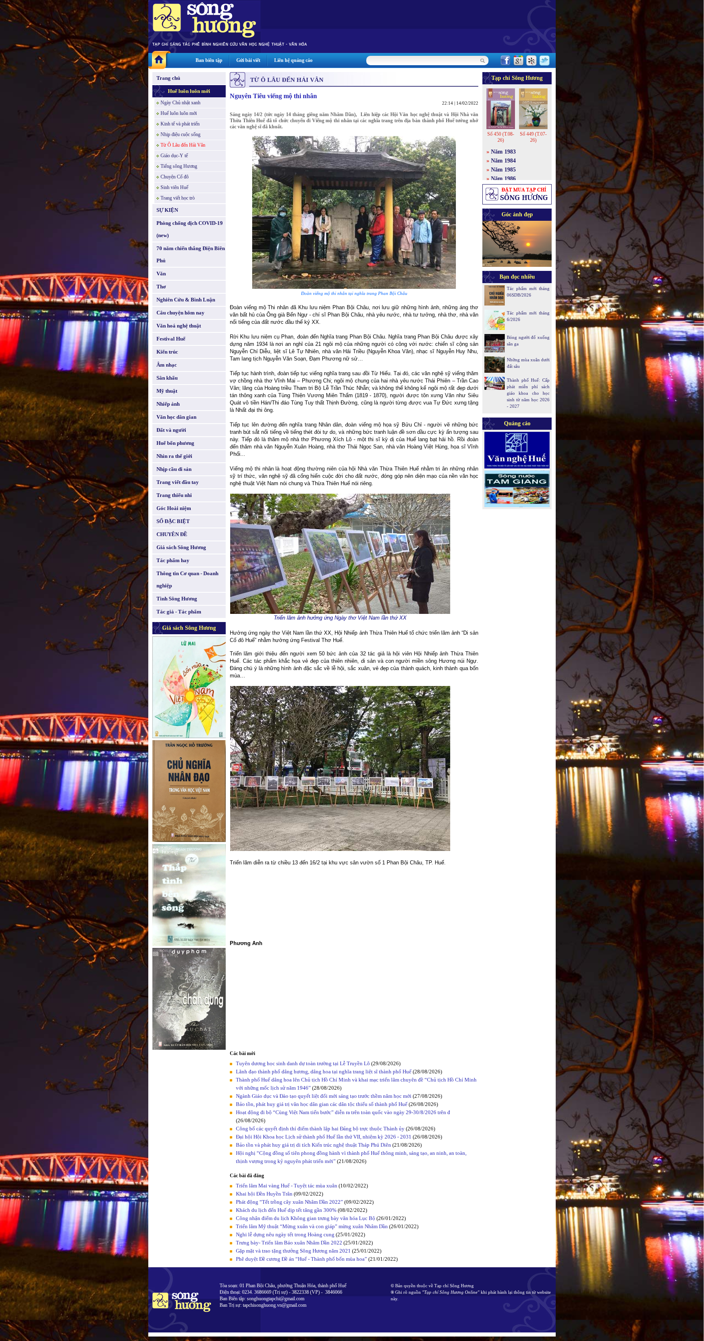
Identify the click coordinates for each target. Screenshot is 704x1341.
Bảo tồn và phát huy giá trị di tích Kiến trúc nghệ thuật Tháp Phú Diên (313, 1145)
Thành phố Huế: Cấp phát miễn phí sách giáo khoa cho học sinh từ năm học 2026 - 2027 (528, 393)
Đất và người (171, 430)
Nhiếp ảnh (168, 404)
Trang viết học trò (178, 198)
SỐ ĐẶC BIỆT (173, 521)
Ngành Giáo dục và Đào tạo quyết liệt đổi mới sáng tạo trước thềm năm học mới (323, 1096)
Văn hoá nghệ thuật (178, 326)
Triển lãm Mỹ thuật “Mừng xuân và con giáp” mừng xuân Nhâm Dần (312, 1226)
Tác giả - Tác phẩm (178, 612)
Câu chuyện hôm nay (180, 313)
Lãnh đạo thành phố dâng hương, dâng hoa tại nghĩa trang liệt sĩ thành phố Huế (323, 1071)
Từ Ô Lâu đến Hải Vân (183, 145)
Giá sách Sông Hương (181, 547)
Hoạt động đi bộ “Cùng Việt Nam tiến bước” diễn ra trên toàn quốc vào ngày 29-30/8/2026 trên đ (343, 1112)
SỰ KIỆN (167, 210)
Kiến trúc (167, 352)
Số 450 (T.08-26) (500, 137)
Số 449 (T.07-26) (533, 137)
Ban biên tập (209, 60)
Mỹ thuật (166, 391)
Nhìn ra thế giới (174, 456)
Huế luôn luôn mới (189, 91)
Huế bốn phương (175, 443)
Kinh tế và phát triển (180, 124)
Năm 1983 (503, 152)
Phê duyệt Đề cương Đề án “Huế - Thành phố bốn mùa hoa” (301, 1259)
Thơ (161, 287)
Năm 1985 (503, 170)
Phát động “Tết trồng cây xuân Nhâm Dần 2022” (289, 1202)
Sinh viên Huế (174, 187)
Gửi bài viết (248, 60)
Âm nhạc (166, 365)
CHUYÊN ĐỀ (171, 534)
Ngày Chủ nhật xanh (180, 103)
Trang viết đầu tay (177, 482)
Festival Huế (170, 339)
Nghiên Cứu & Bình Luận (185, 300)
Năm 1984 (503, 161)
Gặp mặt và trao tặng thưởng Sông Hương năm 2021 (293, 1251)
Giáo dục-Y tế (174, 155)
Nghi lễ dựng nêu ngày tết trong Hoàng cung (286, 1234)
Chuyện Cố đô (175, 177)
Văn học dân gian (176, 417)
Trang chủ (168, 78)
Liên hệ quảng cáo (293, 60)
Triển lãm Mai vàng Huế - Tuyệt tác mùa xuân (286, 1186)
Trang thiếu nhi (174, 495)
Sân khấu (167, 378)
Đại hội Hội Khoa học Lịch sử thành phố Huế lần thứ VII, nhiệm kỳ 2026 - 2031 (323, 1137)
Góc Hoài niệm (173, 508)
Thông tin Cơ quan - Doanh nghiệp (187, 579)
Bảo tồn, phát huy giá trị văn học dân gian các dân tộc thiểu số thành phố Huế (321, 1104)
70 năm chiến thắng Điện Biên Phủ (190, 254)
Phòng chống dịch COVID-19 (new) (189, 229)
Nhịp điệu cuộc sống (180, 134)
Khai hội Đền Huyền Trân (264, 1194)
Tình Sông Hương (176, 599)
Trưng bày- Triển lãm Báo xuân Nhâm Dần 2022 (289, 1243)
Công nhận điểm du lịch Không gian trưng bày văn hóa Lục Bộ (306, 1218)
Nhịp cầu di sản (173, 469)
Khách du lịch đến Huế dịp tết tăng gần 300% (286, 1210)
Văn (161, 273)
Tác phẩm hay (172, 560)
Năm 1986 (503, 179)
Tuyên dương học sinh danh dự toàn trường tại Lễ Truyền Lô (303, 1063)
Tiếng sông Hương (179, 166)
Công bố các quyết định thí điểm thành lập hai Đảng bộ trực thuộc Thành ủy (320, 1129)
